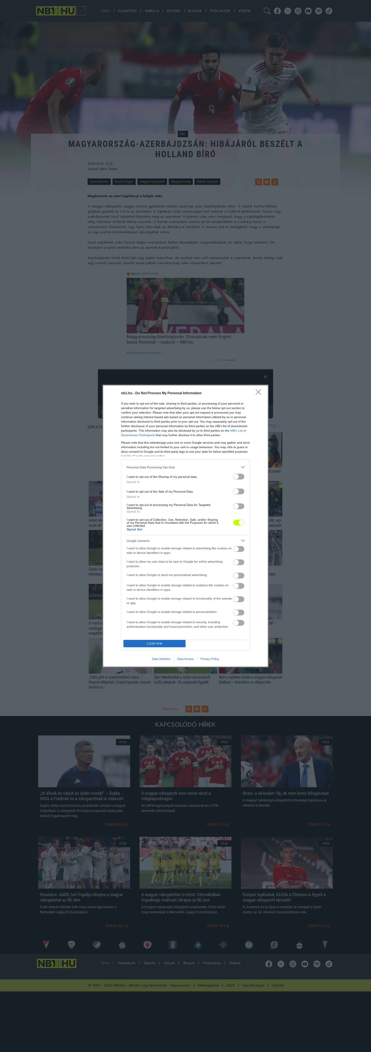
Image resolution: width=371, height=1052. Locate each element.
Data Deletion (161, 659)
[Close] (260, 393)
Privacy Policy (210, 659)
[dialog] (185, 526)
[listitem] (185, 467)
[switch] (238, 477)
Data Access (185, 659)
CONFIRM (155, 643)
